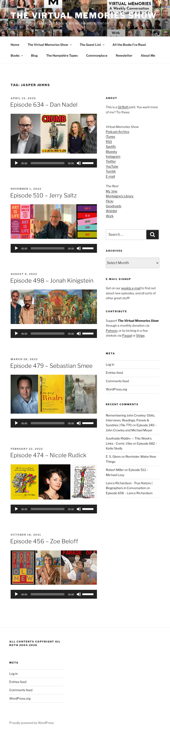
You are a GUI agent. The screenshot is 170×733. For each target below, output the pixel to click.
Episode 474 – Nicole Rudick (48, 455)
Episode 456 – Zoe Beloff (44, 541)
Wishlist (111, 211)
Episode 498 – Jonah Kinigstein (51, 280)
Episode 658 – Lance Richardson (129, 493)
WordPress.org (116, 389)
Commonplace (96, 55)
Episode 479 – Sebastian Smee (51, 365)
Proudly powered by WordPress (31, 723)
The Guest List (90, 44)
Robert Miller (115, 470)
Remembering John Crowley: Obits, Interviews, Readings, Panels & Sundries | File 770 (130, 420)
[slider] (88, 163)
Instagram (113, 156)
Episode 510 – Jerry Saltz (43, 195)
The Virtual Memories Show (84, 15)
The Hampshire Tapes (62, 55)
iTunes (110, 136)
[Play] (16, 163)
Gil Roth (123, 107)
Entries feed (114, 372)
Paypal (127, 335)
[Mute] (79, 163)
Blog (34, 55)
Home (15, 44)
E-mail (110, 176)
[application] (54, 163)
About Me (148, 55)
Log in (110, 364)
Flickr (110, 201)
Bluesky (111, 151)
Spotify (111, 146)
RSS (109, 141)
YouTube (112, 166)
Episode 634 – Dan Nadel (43, 104)
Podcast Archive (117, 131)
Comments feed (117, 381)
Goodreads (113, 206)
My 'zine (111, 191)
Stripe (140, 335)
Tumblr (111, 171)
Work (110, 216)
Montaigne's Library (119, 196)
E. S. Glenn (113, 456)
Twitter (111, 161)
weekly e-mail (131, 288)
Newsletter (124, 55)
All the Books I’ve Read (129, 44)
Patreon (111, 330)
